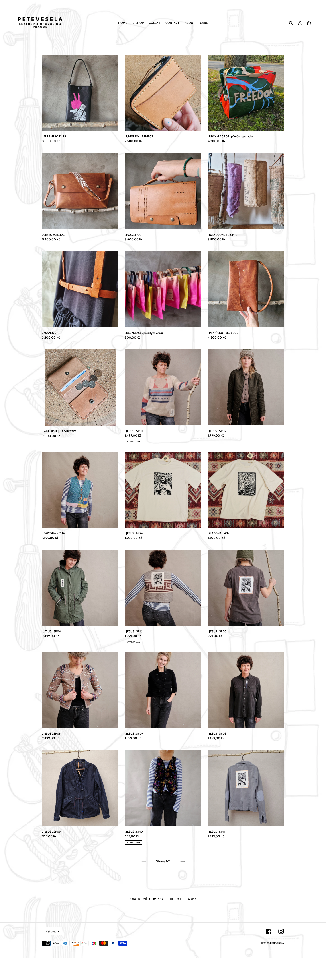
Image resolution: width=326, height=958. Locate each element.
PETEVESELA (277, 942)
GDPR (192, 899)
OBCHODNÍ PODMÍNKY (146, 899)
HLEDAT (175, 899)
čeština (51, 931)
